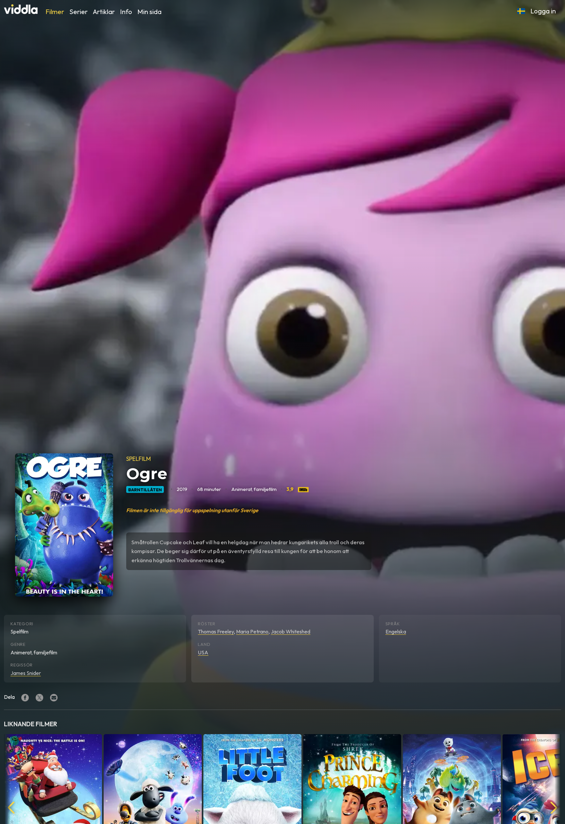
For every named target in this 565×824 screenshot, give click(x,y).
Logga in (543, 11)
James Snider (25, 673)
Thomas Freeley (216, 631)
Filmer (54, 12)
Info (126, 12)
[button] (521, 11)
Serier (78, 12)
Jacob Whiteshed (290, 631)
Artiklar (104, 12)
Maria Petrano (252, 631)
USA (203, 652)
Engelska (395, 631)
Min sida (149, 12)
